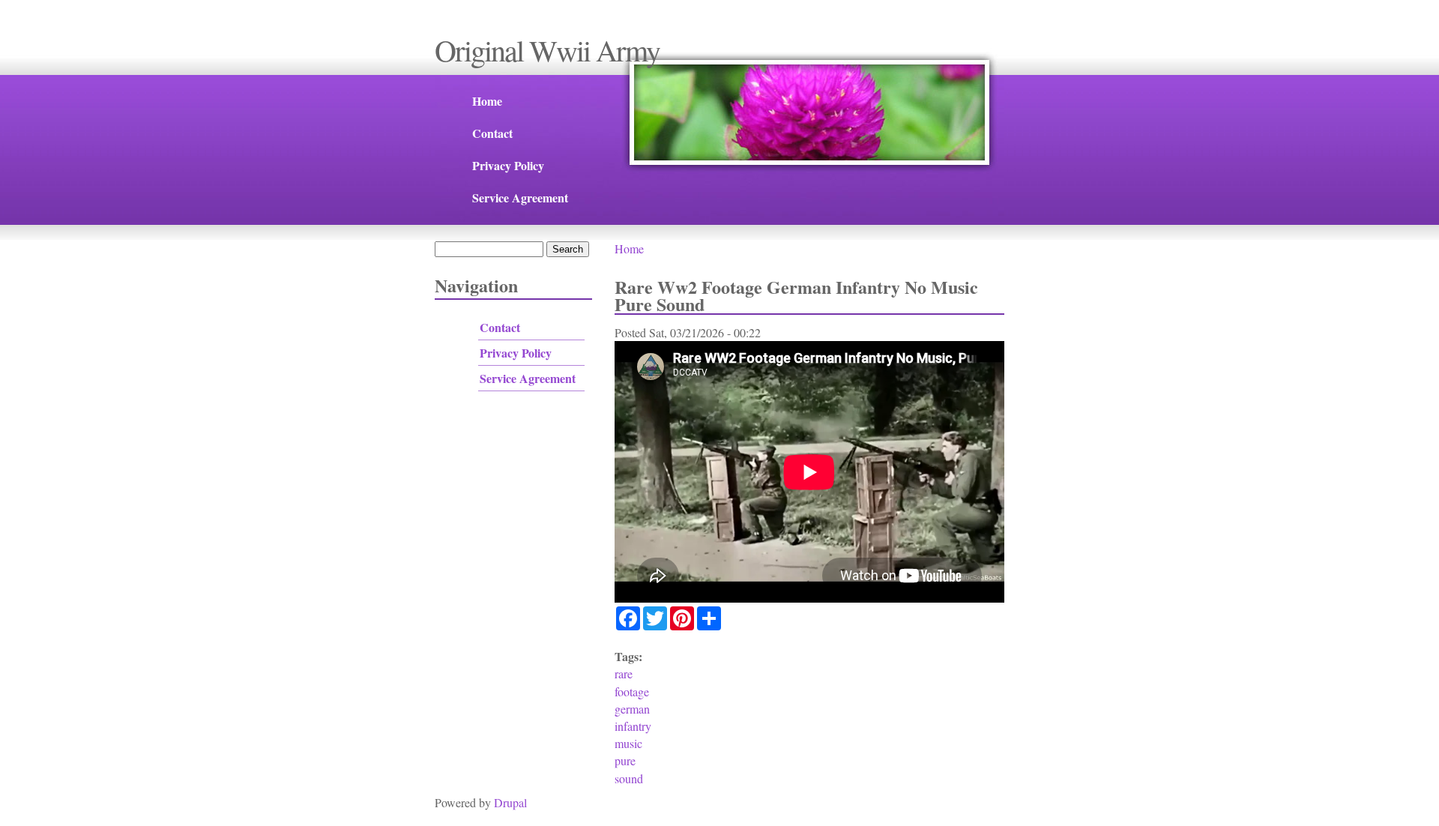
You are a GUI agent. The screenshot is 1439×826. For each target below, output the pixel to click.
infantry (633, 726)
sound (629, 778)
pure (625, 760)
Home (487, 100)
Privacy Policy (508, 165)
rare (624, 673)
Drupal (510, 802)
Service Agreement (520, 197)
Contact (492, 133)
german (632, 709)
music (628, 743)
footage (632, 691)
